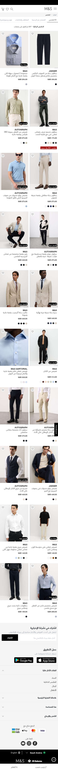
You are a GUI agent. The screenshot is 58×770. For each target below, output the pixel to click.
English (14, 752)
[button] (56, 84)
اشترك (10, 637)
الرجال (54, 15)
